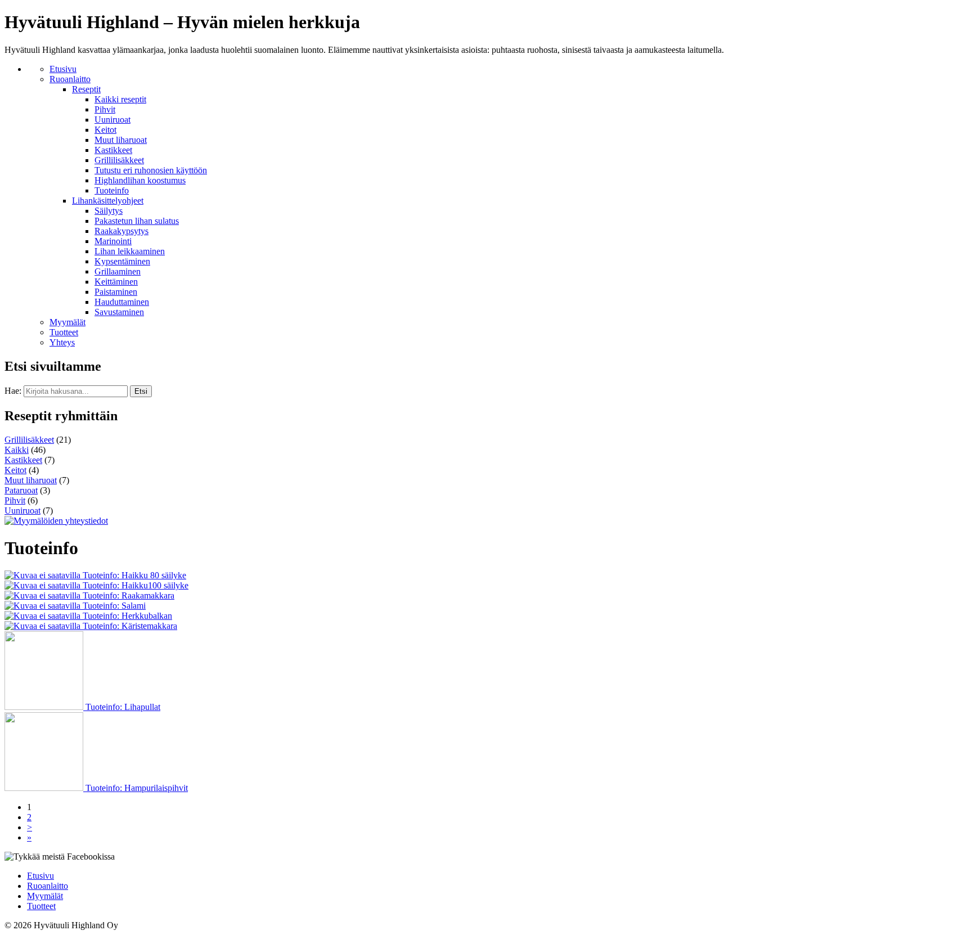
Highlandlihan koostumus (140, 180)
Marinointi (113, 241)
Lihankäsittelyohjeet (107, 200)
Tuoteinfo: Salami (113, 605)
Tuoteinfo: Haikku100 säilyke (134, 585)
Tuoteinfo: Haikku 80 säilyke (133, 575)
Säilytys (108, 210)
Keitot (105, 129)
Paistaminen (115, 291)
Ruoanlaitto (70, 79)
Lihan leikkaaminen (129, 251)
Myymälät (68, 322)
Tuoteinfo (111, 190)
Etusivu (63, 69)
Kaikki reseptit (120, 99)
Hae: (12, 390)
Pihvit (104, 109)
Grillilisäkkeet (119, 160)
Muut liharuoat (120, 140)
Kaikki (16, 450)
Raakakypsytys (121, 231)
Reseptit (86, 89)
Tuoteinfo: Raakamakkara (127, 595)
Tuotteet (64, 332)
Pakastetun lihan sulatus (136, 221)
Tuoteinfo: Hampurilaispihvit (135, 788)
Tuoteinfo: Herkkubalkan (126, 616)
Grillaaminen (117, 271)
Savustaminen (119, 312)
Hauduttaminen (121, 302)
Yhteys (62, 342)
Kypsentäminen (122, 261)
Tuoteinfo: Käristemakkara (128, 626)
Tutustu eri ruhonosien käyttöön (150, 170)
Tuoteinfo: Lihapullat (121, 707)
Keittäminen (116, 281)
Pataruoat (21, 490)
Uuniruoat (112, 119)
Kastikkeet (113, 150)
